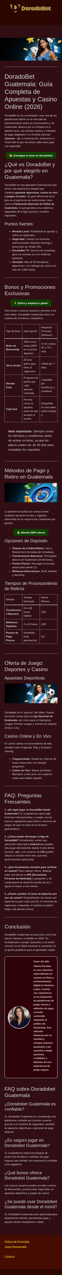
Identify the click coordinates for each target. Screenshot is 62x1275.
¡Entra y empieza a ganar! (32, 303)
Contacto (10, 1256)
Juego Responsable (16, 1246)
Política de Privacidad (17, 1241)
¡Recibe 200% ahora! (32, 532)
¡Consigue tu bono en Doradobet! (32, 155)
